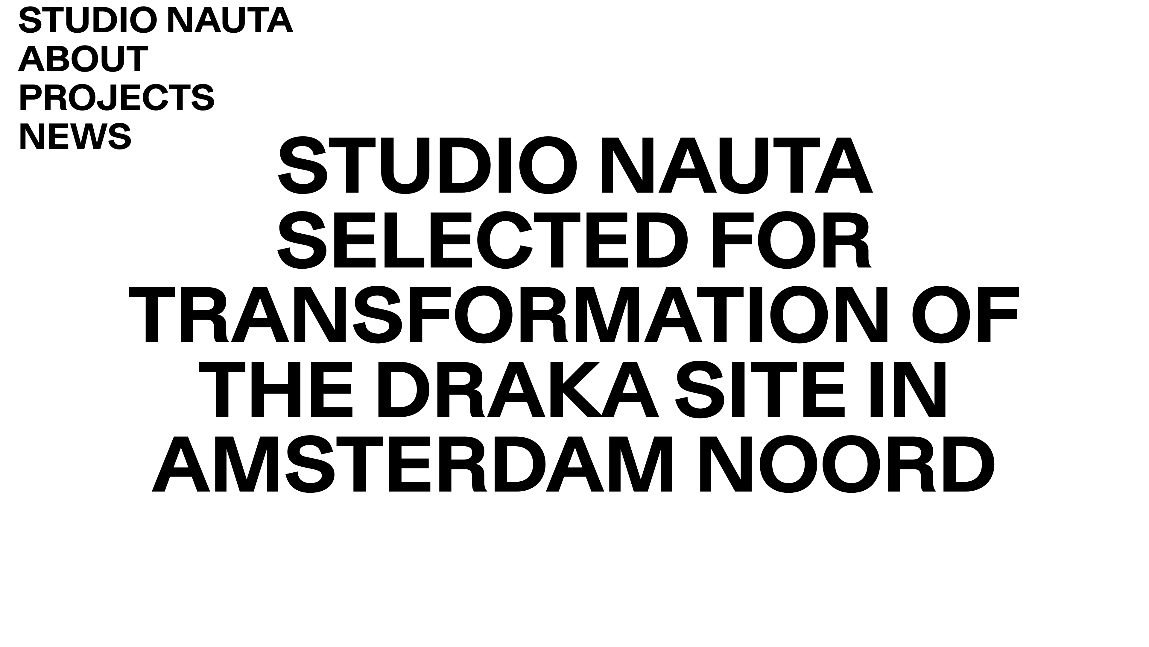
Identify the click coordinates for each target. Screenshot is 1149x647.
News (75, 140)
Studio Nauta (155, 24)
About (83, 63)
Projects (116, 101)
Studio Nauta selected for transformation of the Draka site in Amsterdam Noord (574, 323)
